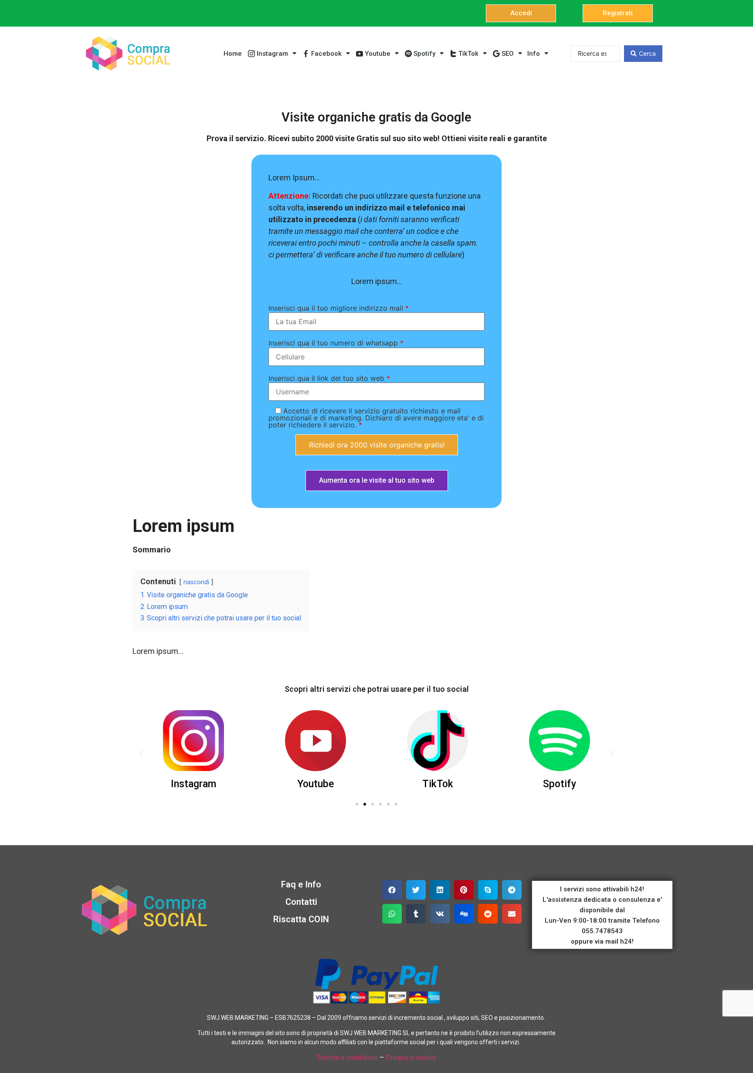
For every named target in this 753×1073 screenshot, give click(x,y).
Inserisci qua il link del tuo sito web (329, 378)
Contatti (301, 902)
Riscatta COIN (301, 919)
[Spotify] (560, 740)
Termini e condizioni (347, 1057)
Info (533, 54)
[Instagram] (193, 740)
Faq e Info (301, 884)
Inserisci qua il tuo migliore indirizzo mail (338, 308)
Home (233, 54)
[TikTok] (437, 740)
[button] (521, 13)
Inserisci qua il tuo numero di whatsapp (336, 342)
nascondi (196, 582)
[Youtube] (315, 740)
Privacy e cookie (411, 1057)
